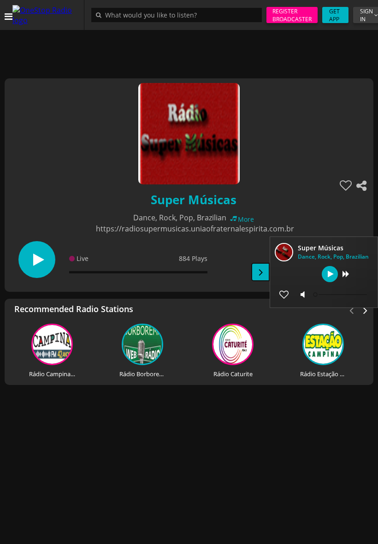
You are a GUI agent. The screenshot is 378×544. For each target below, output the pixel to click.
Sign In (366, 15)
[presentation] (365, 310)
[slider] (341, 295)
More (246, 219)
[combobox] (179, 14)
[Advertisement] (189, 50)
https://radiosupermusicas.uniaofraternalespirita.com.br (195, 229)
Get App (334, 15)
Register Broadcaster (292, 15)
